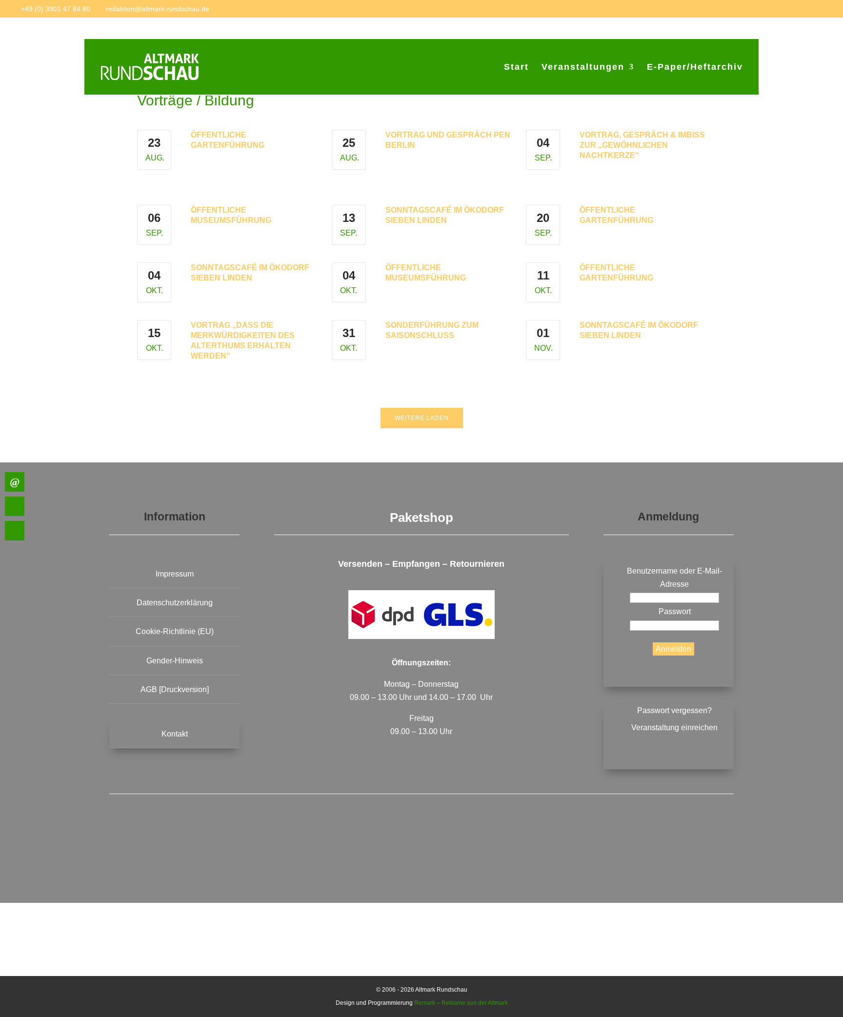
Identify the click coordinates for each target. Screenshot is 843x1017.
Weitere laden (422, 418)
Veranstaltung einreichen (674, 727)
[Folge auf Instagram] (504, 850)
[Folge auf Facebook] (339, 850)
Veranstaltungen (583, 67)
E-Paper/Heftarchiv (695, 67)
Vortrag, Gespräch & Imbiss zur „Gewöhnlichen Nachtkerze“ (642, 145)
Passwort (675, 611)
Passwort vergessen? (674, 710)
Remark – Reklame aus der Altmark (461, 1002)
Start (516, 67)
